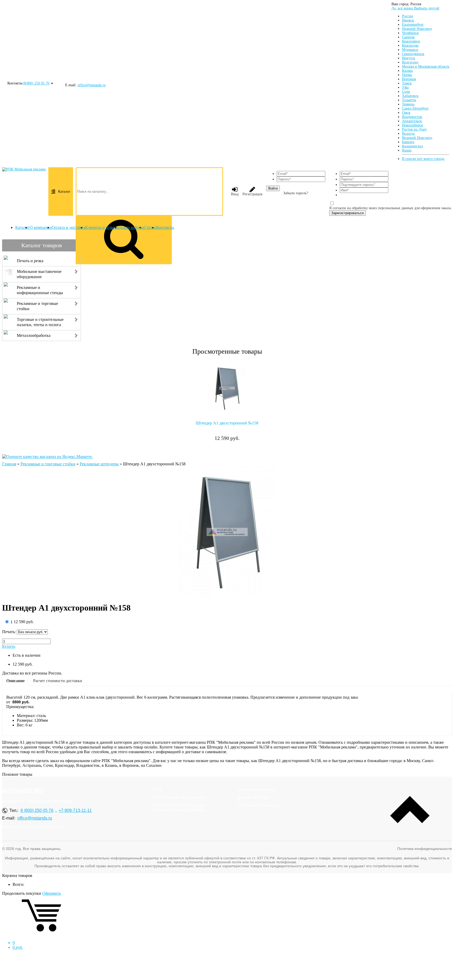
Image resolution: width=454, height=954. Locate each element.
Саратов (408, 37)
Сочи (406, 92)
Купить (8, 646)
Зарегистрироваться (347, 213)
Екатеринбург (413, 24)
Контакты (165, 227)
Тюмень (408, 104)
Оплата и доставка (68, 227)
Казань (407, 71)
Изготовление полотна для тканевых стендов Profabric (180, 807)
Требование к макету (258, 805)
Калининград (412, 146)
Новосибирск (412, 125)
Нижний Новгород (417, 29)
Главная (9, 464)
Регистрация (252, 194)
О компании (41, 227)
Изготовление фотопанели (179, 797)
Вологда (408, 134)
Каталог (64, 191)
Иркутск (408, 58)
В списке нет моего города (423, 159)
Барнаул (408, 142)
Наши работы (131, 227)
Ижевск (408, 20)
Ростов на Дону (414, 129)
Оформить (51, 893)
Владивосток (412, 117)
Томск (407, 83)
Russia (406, 150)
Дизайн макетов (253, 797)
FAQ (157, 789)
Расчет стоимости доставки (57, 680)
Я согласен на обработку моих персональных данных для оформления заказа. (390, 208)
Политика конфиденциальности (424, 849)
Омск (406, 113)
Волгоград (410, 62)
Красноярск (411, 41)
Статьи (150, 227)
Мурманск (410, 50)
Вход (235, 194)
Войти (273, 188)
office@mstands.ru (92, 85)
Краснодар (410, 45)
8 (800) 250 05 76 (36, 810)
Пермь (407, 75)
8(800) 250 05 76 (36, 83)
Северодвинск (413, 54)
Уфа (405, 87)
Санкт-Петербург (415, 108)
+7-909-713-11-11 (75, 810)
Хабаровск (410, 96)
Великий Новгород (417, 138)
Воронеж (409, 79)
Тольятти (409, 100)
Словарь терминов (256, 789)
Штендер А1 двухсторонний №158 (227, 423)
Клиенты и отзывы (102, 227)
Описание (15, 680)
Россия (407, 16)
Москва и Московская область (425, 66)
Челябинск (410, 33)
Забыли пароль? (295, 193)
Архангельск (412, 121)
